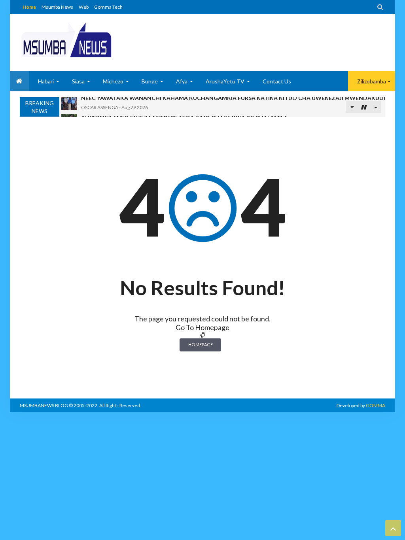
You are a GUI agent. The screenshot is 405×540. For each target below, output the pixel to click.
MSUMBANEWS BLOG (44, 405)
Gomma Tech (108, 7)
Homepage (200, 344)
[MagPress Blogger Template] (66, 39)
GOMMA (375, 405)
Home (29, 7)
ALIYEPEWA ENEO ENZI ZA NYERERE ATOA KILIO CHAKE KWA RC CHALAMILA (184, 105)
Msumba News (57, 7)
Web (84, 7)
